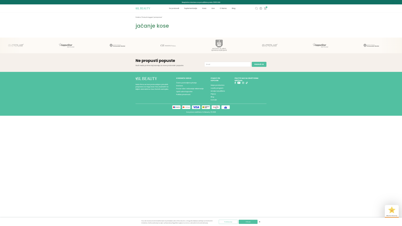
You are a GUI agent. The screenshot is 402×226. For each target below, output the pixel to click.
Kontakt (214, 100)
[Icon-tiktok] (247, 83)
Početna (138, 17)
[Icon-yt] (238, 83)
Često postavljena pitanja (186, 83)
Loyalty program (217, 88)
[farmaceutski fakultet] (111, 45)
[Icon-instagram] (243, 83)
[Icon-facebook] (235, 83)
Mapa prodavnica (217, 85)
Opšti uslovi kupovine (184, 91)
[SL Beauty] (143, 8)
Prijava (213, 94)
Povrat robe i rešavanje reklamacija (190, 88)
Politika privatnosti (183, 94)
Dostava (179, 86)
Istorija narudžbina (218, 91)
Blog (212, 97)
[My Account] (260, 8)
